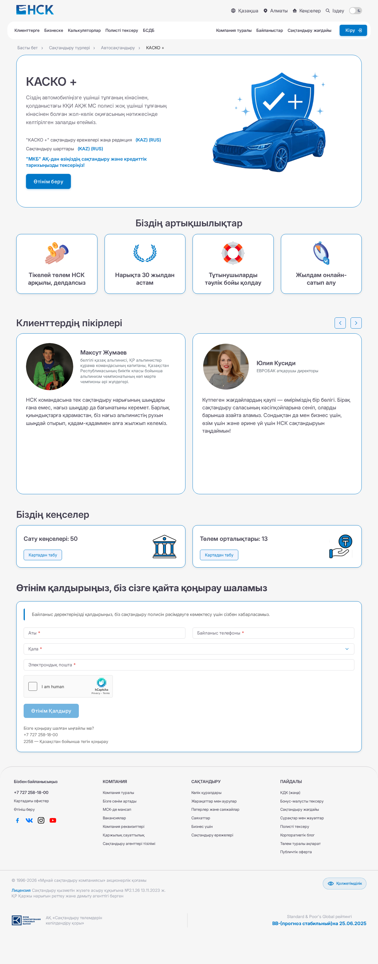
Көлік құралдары (206, 792)
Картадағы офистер (31, 801)
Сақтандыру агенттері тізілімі (129, 843)
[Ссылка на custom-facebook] (17, 820)
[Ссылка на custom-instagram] (41, 820)
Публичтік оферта (296, 852)
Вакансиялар (114, 818)
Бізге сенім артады (119, 801)
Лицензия (21, 890)
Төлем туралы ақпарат (300, 843)
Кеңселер (310, 11)
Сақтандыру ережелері (212, 835)
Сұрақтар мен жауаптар (302, 818)
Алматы (279, 11)
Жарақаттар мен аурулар (214, 801)
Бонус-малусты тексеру (302, 801)
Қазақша (248, 11)
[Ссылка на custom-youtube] (52, 820)
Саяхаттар (200, 818)
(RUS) (155, 140)
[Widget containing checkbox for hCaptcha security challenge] (68, 686)
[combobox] (189, 649)
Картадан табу (43, 554)
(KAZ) (141, 140)
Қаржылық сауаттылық (123, 835)
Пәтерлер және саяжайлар (215, 809)
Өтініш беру (24, 809)
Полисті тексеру (294, 826)
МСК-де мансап (117, 809)
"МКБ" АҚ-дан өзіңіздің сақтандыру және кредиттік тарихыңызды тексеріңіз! (86, 162)
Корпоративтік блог (297, 835)
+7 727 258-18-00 (31, 792)
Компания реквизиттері (123, 826)
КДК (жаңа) (290, 792)
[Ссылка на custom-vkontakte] (29, 820)
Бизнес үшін (202, 826)
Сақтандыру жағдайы (299, 809)
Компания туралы (118, 792)
